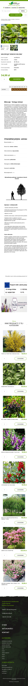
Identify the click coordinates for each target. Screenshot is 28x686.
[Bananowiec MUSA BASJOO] (14, 374)
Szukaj (23, 11)
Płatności (4, 671)
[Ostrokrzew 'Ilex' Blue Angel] (14, 472)
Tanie (16, 3)
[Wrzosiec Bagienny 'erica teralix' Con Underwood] (14, 571)
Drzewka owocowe (7, 643)
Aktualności (7, 629)
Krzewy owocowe (6, 647)
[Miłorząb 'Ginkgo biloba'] (24, 41)
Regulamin (4, 665)
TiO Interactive (16, 681)
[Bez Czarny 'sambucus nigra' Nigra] (14, 407)
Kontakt (5, 632)
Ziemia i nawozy (5, 652)
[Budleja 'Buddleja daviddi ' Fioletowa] (14, 440)
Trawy (3, 654)
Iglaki (3, 651)
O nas (4, 625)
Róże (3, 649)
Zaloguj (14, 7)
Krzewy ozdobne (6, 645)
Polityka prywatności (7, 667)
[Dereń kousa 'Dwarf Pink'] (14, 538)
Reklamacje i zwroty (7, 669)
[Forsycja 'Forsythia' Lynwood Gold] (14, 341)
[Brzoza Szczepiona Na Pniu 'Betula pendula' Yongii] (14, 505)
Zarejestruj (21, 7)
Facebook (7, 7)
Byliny (3, 656)
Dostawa (4, 673)
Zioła (3, 658)
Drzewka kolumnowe (7, 641)
